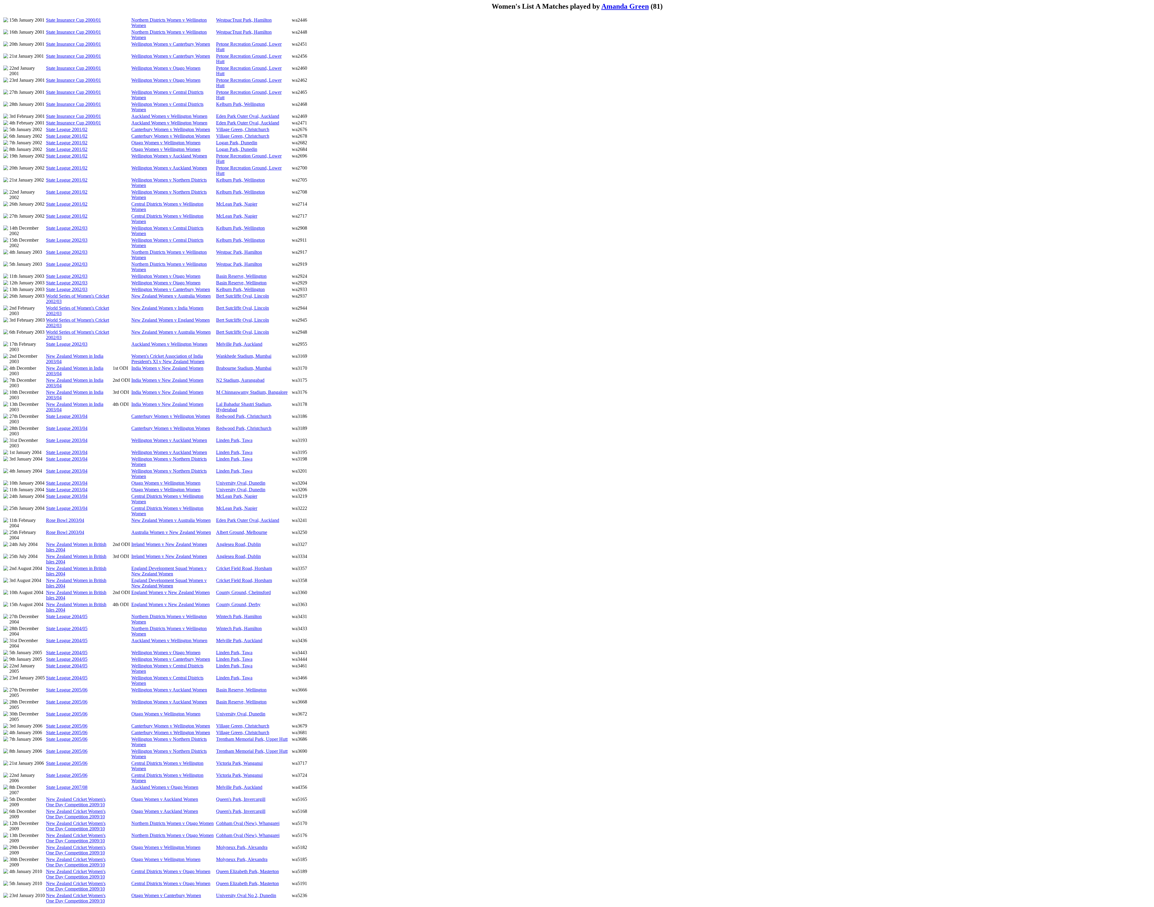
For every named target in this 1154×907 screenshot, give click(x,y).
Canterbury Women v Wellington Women (170, 129)
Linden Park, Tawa (234, 440)
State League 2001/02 (66, 129)
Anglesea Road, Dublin (238, 544)
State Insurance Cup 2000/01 (73, 20)
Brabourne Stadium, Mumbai (243, 368)
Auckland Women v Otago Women (164, 787)
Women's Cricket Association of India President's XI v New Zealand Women (167, 359)
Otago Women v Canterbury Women (166, 895)
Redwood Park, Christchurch (243, 416)
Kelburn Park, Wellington (240, 104)
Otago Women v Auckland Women (164, 799)
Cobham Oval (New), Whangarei (247, 823)
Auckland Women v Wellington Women (169, 116)
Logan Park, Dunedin (236, 142)
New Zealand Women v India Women (167, 308)
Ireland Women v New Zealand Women (169, 544)
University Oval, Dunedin (240, 483)
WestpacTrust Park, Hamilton (244, 20)
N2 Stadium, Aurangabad (240, 380)
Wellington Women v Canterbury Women (170, 44)
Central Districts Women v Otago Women (170, 871)
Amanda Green (625, 6)
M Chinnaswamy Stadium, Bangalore (252, 392)
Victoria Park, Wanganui (239, 763)
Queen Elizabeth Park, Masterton (247, 871)
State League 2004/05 (66, 616)
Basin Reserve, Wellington (241, 276)
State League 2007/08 (66, 787)
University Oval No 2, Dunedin (246, 895)
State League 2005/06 (66, 689)
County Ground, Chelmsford (243, 592)
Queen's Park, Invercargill (240, 799)
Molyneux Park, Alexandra (241, 847)
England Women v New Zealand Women (170, 592)
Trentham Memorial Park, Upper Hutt (252, 739)
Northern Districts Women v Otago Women (172, 823)
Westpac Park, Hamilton (239, 252)
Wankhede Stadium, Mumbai (243, 356)
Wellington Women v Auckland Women (169, 155)
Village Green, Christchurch (242, 129)
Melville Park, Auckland (239, 344)
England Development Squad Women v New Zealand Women (169, 571)
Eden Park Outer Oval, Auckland (247, 116)
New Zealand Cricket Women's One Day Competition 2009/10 (75, 802)
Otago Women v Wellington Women (165, 142)
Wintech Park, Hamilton (239, 616)
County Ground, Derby (238, 604)
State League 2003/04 (66, 416)
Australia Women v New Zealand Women (171, 532)
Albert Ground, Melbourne (241, 532)
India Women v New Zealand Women (167, 368)
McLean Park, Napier (236, 204)
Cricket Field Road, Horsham (244, 568)
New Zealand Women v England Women (170, 320)
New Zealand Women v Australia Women (171, 296)
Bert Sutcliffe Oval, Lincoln (242, 296)
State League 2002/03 (66, 228)
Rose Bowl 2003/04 (65, 520)
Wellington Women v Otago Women (165, 68)
